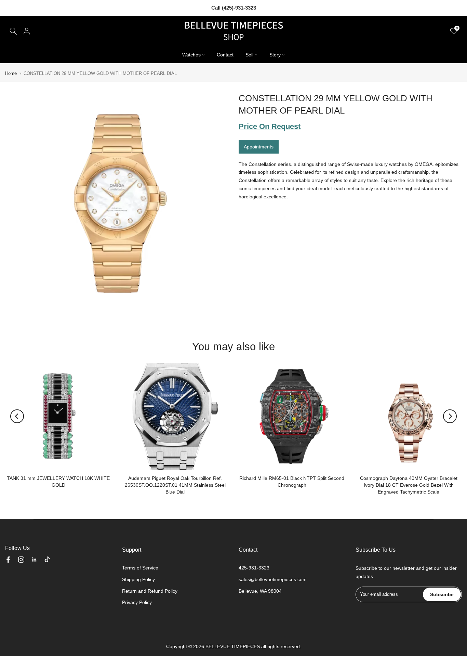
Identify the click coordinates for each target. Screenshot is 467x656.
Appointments (258, 146)
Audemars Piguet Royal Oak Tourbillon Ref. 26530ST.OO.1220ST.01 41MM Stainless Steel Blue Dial (175, 484)
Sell (249, 54)
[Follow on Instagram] (21, 559)
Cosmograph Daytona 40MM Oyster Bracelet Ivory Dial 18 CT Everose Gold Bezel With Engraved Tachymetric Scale (408, 484)
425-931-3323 (254, 567)
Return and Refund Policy (149, 591)
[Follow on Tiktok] (47, 559)
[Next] (450, 416)
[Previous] (17, 416)
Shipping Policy (138, 579)
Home (11, 73)
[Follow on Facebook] (8, 559)
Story (275, 54)
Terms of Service (140, 567)
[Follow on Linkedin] (34, 559)
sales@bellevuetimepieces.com (273, 579)
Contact (225, 54)
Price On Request (270, 126)
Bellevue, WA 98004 (260, 591)
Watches (191, 54)
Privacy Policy (137, 602)
